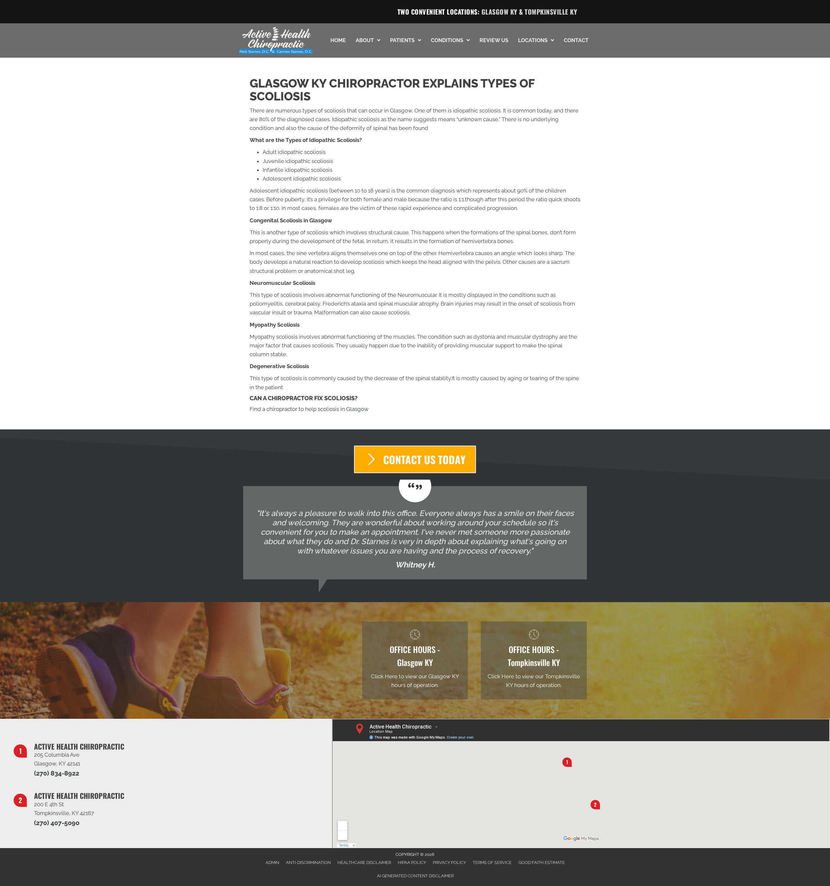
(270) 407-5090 (56, 823)
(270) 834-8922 (56, 773)
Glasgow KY (499, 12)
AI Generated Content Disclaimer (415, 875)
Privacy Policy (449, 862)
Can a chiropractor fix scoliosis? (304, 398)
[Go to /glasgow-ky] (415, 661)
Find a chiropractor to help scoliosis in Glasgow (309, 409)
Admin (272, 862)
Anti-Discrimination (308, 862)
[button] (415, 459)
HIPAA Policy (412, 862)
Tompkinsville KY (551, 12)
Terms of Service (492, 862)
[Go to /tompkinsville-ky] (534, 661)
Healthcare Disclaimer (364, 862)
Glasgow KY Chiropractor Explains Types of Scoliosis (392, 89)
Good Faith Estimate (541, 862)
